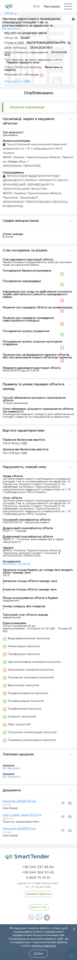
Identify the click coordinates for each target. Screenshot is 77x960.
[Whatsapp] (38, 919)
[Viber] (30, 919)
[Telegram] (46, 919)
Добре (38, 953)
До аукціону (12, 768)
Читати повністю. (44, 946)
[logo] (27, 856)
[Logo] (9, 6)
